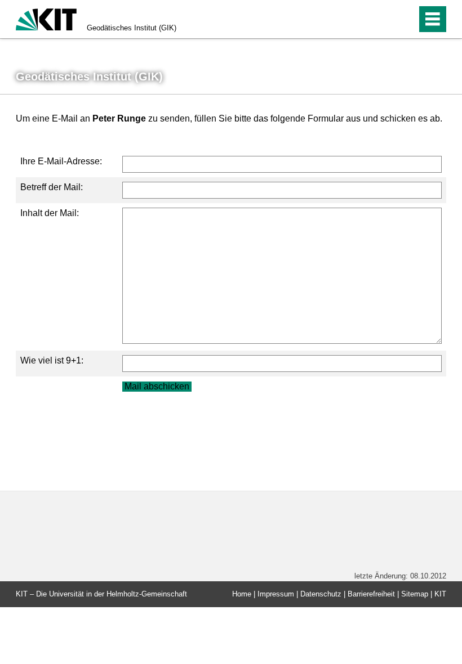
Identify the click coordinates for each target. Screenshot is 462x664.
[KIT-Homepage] (46, 18)
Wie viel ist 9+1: (51, 360)
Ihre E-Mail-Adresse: (61, 161)
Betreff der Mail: (51, 187)
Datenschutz (320, 594)
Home (241, 594)
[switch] (384, 19)
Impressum (275, 594)
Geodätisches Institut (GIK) (131, 28)
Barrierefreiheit (371, 594)
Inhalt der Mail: (49, 213)
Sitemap (414, 594)
